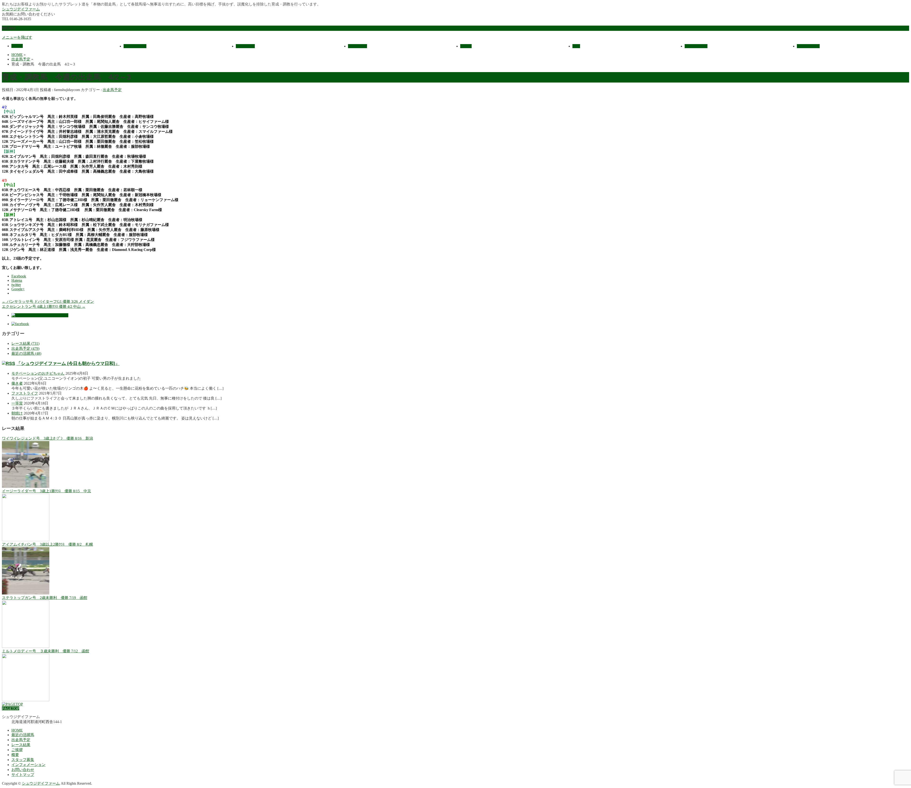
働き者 (17, 383)
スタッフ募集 (22, 760)
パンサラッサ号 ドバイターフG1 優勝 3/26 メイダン (48, 302)
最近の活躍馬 (22, 735)
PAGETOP (10, 708)
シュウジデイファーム (21, 9)
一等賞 (17, 403)
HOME (17, 730)
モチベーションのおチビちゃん (38, 373)
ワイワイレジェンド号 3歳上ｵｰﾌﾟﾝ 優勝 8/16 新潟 (47, 438)
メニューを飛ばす (17, 37)
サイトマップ (22, 775)
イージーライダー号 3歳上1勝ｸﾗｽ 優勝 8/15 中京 (46, 491)
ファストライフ (24, 393)
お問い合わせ (22, 770)
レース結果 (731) (25, 343)
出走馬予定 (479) (25, 348)
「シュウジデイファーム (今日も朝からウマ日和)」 (68, 363)
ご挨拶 (17, 750)
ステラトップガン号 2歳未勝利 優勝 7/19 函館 (44, 598)
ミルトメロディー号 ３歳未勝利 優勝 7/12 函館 (45, 651)
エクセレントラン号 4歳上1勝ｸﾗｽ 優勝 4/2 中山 (43, 306)
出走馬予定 (112, 90)
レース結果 (20, 745)
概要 (15, 755)
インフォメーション (28, 765)
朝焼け (17, 413)
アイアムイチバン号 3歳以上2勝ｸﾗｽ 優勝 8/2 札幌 (47, 544)
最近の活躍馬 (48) (26, 353)
